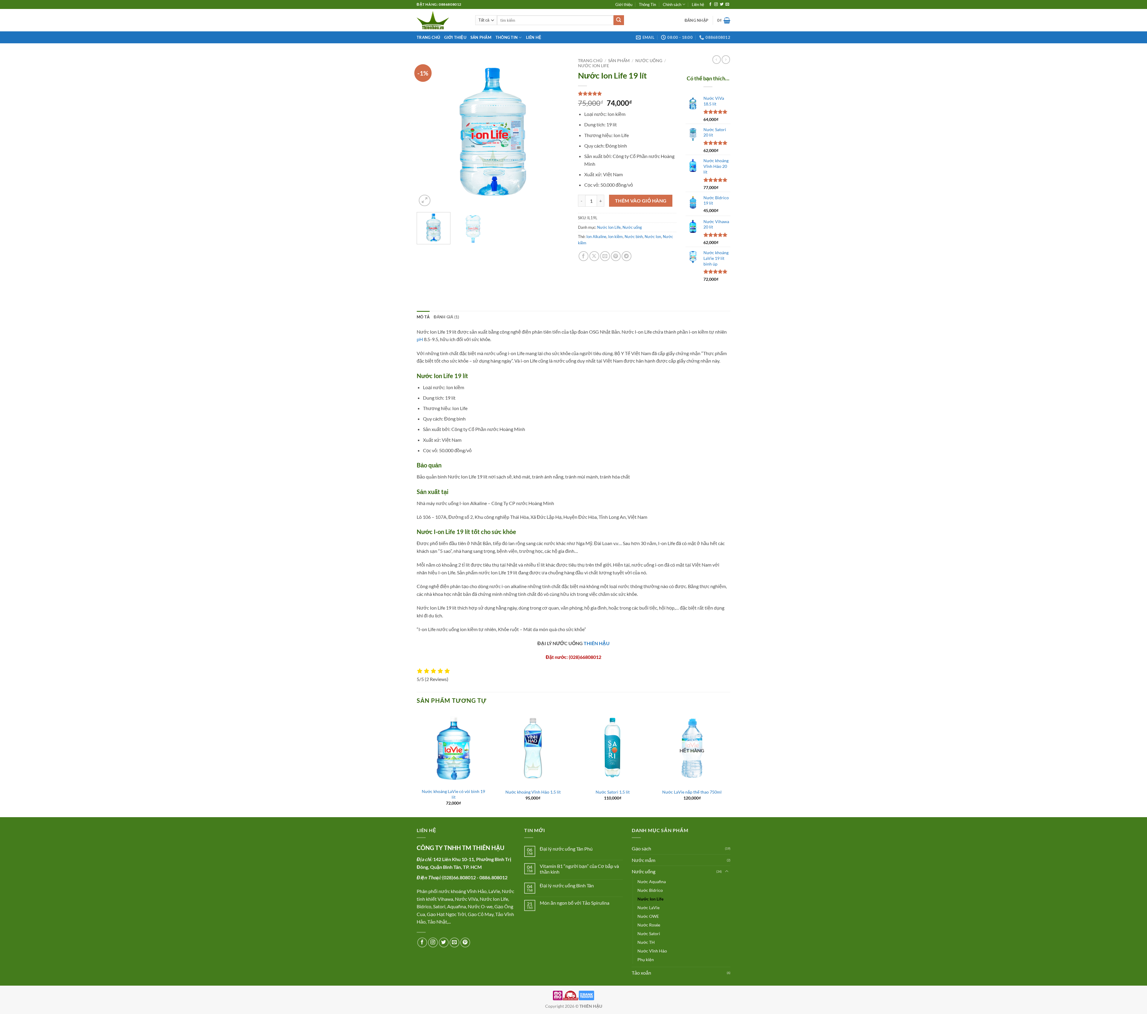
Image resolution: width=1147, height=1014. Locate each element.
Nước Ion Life (593, 65)
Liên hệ (698, 4)
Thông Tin (647, 4)
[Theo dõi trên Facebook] (710, 4)
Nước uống (648, 60)
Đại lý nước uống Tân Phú (566, 849)
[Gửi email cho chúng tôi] (727, 4)
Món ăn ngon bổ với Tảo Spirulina (574, 903)
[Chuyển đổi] (726, 871)
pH (420, 339)
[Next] (558, 131)
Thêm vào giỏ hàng (641, 200)
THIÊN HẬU (597, 643)
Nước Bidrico (650, 890)
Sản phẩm (480, 37)
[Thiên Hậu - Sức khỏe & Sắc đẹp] (441, 20)
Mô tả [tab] (423, 317)
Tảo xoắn (641, 972)
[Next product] (716, 59)
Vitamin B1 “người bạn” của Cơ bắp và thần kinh (579, 869)
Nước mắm (643, 860)
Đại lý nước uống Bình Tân (567, 885)
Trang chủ (428, 37)
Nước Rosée (648, 924)
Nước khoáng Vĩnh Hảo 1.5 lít (533, 791)
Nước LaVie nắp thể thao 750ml (692, 791)
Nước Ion (653, 236)
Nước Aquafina (651, 881)
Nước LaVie (648, 907)
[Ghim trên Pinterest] (616, 256)
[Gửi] (619, 20)
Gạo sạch (641, 848)
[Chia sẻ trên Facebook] (583, 256)
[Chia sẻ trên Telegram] (626, 256)
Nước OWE (648, 916)
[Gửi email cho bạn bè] (605, 256)
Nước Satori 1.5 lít (613, 791)
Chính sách (672, 4)
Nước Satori (648, 933)
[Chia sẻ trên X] (594, 256)
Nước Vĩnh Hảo (652, 950)
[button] (696, 20)
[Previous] (427, 131)
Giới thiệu (623, 4)
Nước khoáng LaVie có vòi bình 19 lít (453, 794)
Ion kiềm (615, 236)
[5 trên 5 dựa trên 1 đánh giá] (627, 93)
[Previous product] (726, 59)
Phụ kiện (645, 959)
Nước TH (646, 942)
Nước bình (634, 236)
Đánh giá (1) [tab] (446, 317)
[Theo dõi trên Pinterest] (465, 942)
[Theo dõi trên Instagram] (716, 4)
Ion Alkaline (596, 236)
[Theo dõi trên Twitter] (721, 4)
